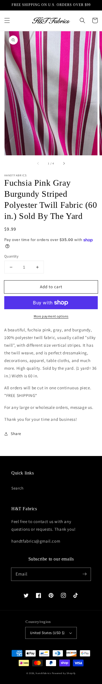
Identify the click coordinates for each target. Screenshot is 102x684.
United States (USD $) (47, 632)
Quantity (11, 256)
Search (17, 488)
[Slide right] (64, 163)
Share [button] (16, 433)
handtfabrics (43, 673)
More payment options (51, 316)
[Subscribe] (84, 574)
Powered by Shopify (64, 673)
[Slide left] (38, 163)
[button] (7, 20)
